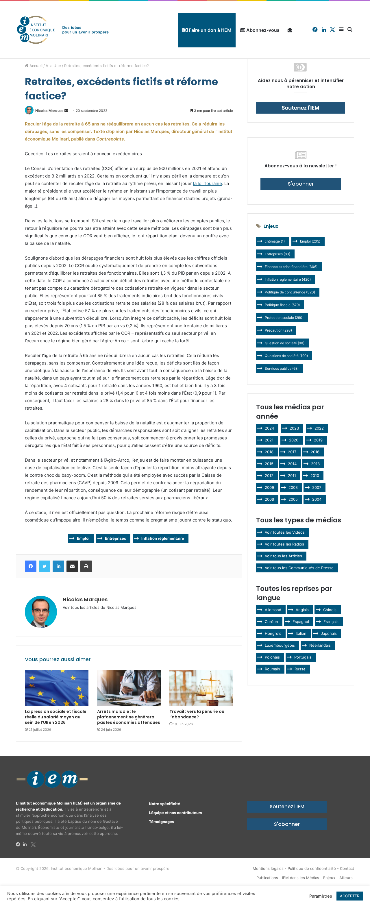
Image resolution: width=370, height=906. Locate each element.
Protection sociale (284, 317)
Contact (347, 868)
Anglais (302, 609)
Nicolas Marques (49, 110)
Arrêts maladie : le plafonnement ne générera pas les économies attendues (128, 717)
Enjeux (329, 877)
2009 (269, 487)
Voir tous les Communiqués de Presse (299, 567)
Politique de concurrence (290, 292)
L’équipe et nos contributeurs (175, 812)
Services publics (282, 368)
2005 (293, 499)
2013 (315, 463)
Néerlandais (320, 645)
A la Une (53, 65)
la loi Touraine (207, 183)
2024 (269, 428)
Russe (300, 669)
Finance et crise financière (291, 267)
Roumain (272, 669)
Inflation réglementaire (162, 538)
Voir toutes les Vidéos (285, 532)
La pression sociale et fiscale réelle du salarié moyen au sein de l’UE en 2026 (55, 717)
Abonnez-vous (262, 30)
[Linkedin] (26, 844)
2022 (319, 428)
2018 (269, 452)
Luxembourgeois (280, 645)
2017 (292, 452)
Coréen (271, 621)
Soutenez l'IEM (287, 806)
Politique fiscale (282, 305)
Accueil (35, 65)
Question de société (284, 343)
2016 (315, 452)
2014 (292, 463)
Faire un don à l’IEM (210, 30)
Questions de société (286, 356)
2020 (293, 440)
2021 (269, 440)
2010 (314, 475)
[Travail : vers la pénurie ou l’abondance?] (201, 688)
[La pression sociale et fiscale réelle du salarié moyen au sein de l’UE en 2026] (56, 688)
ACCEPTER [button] (349, 896)
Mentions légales (268, 868)
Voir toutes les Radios (284, 544)
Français (330, 621)
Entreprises (115, 538)
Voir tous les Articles (283, 556)
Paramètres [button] (320, 896)
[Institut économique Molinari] (63, 30)
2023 (294, 428)
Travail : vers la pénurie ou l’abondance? (196, 714)
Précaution (278, 330)
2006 (269, 499)
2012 (269, 475)
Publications (267, 877)
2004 (316, 499)
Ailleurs (346, 877)
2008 (293, 487)
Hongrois (273, 633)
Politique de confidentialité (312, 868)
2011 (292, 475)
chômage (275, 241)
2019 (318, 440)
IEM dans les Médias (300, 877)
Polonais (272, 657)
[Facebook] (19, 844)
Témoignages (161, 821)
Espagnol (301, 621)
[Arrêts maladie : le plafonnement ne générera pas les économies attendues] (129, 688)
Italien (301, 633)
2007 (316, 487)
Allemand (273, 609)
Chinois (329, 609)
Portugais (302, 657)
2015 (269, 463)
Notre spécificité (164, 803)
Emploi (83, 538)
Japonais (329, 633)
